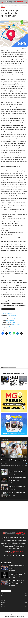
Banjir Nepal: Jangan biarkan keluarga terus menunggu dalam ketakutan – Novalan (17, 582)
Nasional (2, 457)
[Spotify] (11, 555)
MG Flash (14, 318)
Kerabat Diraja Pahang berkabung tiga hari (14, 461)
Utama (2, 595)
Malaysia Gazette (12, 311)
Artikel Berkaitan (8, 373)
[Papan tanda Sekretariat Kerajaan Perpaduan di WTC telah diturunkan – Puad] (4, 479)
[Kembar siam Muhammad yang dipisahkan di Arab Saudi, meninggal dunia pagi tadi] (4, 575)
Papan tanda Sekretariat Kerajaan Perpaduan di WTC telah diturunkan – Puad (18, 479)
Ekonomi (3, 602)
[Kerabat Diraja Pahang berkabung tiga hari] (14, 449)
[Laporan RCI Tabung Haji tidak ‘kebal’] (4, 494)
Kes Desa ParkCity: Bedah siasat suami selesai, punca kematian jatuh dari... (17, 567)
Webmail (17, 614)
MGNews (3, 600)
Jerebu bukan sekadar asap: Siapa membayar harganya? (23, 384)
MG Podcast (9, 327)
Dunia (2, 604)
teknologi (14, 367)
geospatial (6, 367)
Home (2, 5)
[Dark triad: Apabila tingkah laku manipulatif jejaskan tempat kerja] (14, 379)
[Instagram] (8, 555)
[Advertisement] (14, 351)
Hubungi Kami (11, 614)
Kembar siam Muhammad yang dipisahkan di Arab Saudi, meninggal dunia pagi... (17, 574)
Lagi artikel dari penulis (19, 373)
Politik (2, 597)
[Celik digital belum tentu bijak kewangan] (5, 379)
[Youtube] (23, 555)
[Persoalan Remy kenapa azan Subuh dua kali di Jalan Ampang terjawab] (4, 472)
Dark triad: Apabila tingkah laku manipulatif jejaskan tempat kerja (14, 384)
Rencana (5, 5)
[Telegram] (14, 555)
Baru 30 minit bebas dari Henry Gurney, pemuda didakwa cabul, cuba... (17, 486)
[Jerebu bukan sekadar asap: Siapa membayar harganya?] (23, 379)
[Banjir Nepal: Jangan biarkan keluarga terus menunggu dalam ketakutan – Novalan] (4, 582)
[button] (25, 2)
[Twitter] (20, 555)
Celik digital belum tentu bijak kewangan (4, 383)
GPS (10, 367)
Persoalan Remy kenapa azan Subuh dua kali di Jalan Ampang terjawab (17, 471)
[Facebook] (4, 555)
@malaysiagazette (7, 313)
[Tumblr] (17, 555)
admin (4, 18)
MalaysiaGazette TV (13, 317)
